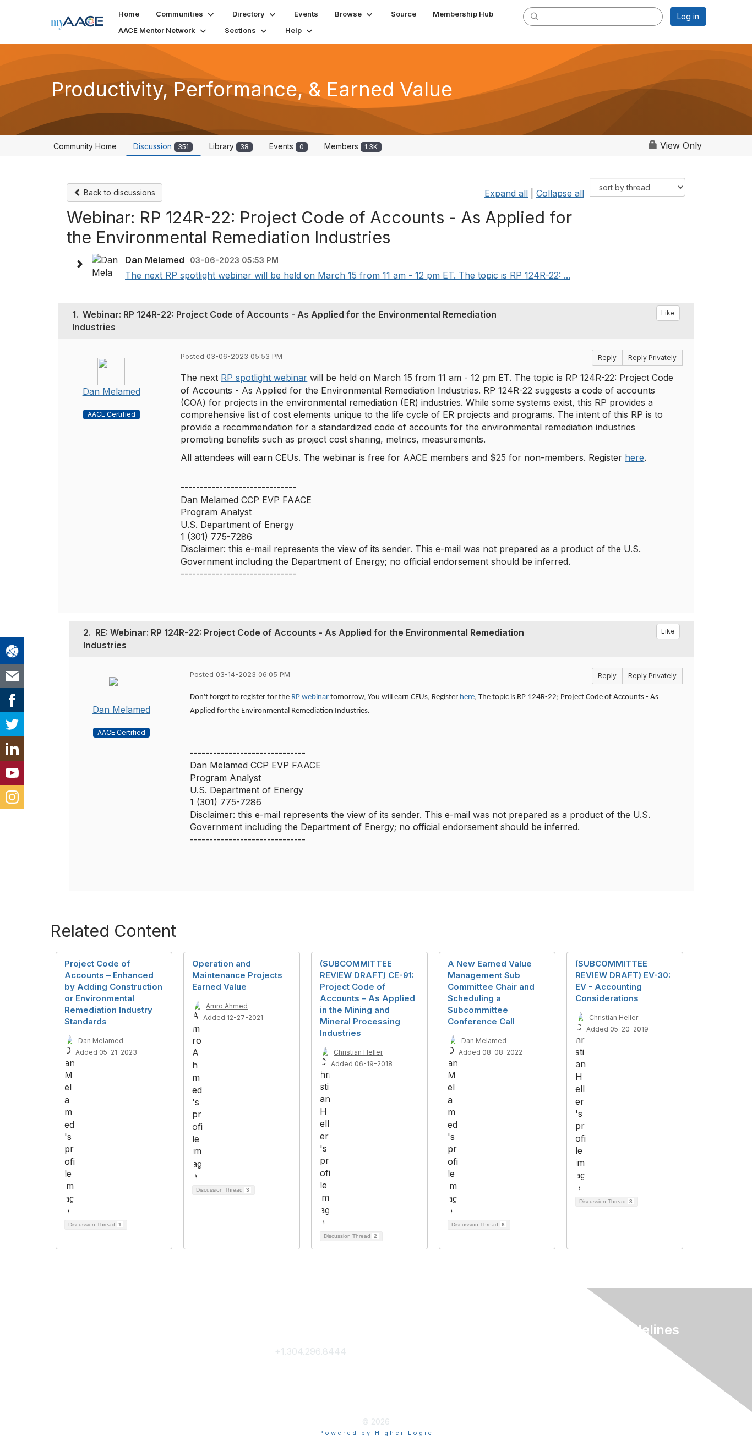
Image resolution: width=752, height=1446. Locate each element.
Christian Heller (358, 1052)
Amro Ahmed (227, 1006)
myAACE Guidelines (598, 1386)
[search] (534, 16)
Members (351, 146)
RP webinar (310, 697)
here (634, 457)
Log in (688, 16)
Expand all (506, 193)
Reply (607, 357)
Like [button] (668, 313)
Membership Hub (452, 1368)
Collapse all (560, 193)
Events (286, 146)
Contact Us (298, 1368)
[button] (186, 14)
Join (425, 1351)
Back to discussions (118, 192)
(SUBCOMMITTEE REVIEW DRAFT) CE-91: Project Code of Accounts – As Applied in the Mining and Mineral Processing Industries (367, 998)
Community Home (85, 146)
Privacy (572, 1351)
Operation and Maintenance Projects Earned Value (237, 975)
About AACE (442, 1386)
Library (229, 146)
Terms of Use (585, 1368)
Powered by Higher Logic (376, 1433)
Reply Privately (652, 357)
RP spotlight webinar (264, 377)
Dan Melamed (111, 391)
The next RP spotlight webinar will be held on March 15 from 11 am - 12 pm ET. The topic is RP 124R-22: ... (347, 275)
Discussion (161, 146)
